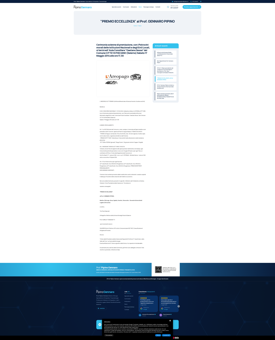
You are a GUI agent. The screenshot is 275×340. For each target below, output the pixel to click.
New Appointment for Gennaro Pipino (165, 61)
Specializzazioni (116, 7)
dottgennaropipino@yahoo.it (181, 1)
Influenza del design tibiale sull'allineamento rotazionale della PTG (165, 54)
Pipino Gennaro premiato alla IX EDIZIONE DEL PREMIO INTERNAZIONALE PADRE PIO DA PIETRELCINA (165, 96)
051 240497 (195, 1)
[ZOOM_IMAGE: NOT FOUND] (123, 80)
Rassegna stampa (149, 7)
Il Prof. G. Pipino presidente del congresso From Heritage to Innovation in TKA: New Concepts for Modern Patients (165, 70)
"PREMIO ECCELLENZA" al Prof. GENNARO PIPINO (165, 78)
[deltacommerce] (175, 337)
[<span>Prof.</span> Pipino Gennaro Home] (83, 7)
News (140, 7)
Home (135, 26)
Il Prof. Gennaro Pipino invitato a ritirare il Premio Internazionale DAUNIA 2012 (165, 86)
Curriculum (126, 7)
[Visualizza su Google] (140, 315)
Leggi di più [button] (143, 305)
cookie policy (135, 327)
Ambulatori (134, 7)
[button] (138, 306)
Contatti (157, 7)
